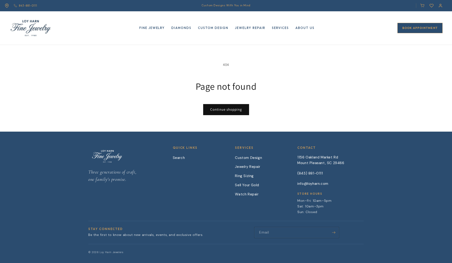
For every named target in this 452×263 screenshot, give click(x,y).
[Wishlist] (431, 6)
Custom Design (213, 28)
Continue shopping (226, 109)
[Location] (7, 6)
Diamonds (181, 28)
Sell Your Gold (247, 185)
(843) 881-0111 (310, 173)
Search (179, 157)
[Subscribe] (333, 232)
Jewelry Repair (250, 28)
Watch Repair (246, 194)
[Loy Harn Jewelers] (30, 27)
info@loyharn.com (312, 183)
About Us (305, 28)
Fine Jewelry (152, 28)
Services (280, 28)
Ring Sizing (244, 176)
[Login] (440, 6)
